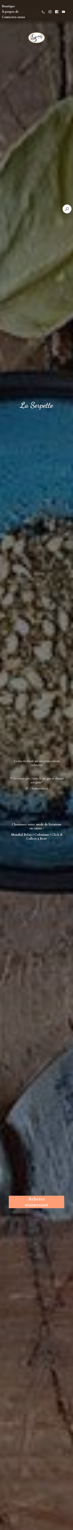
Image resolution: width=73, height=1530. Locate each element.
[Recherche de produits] (67, 209)
